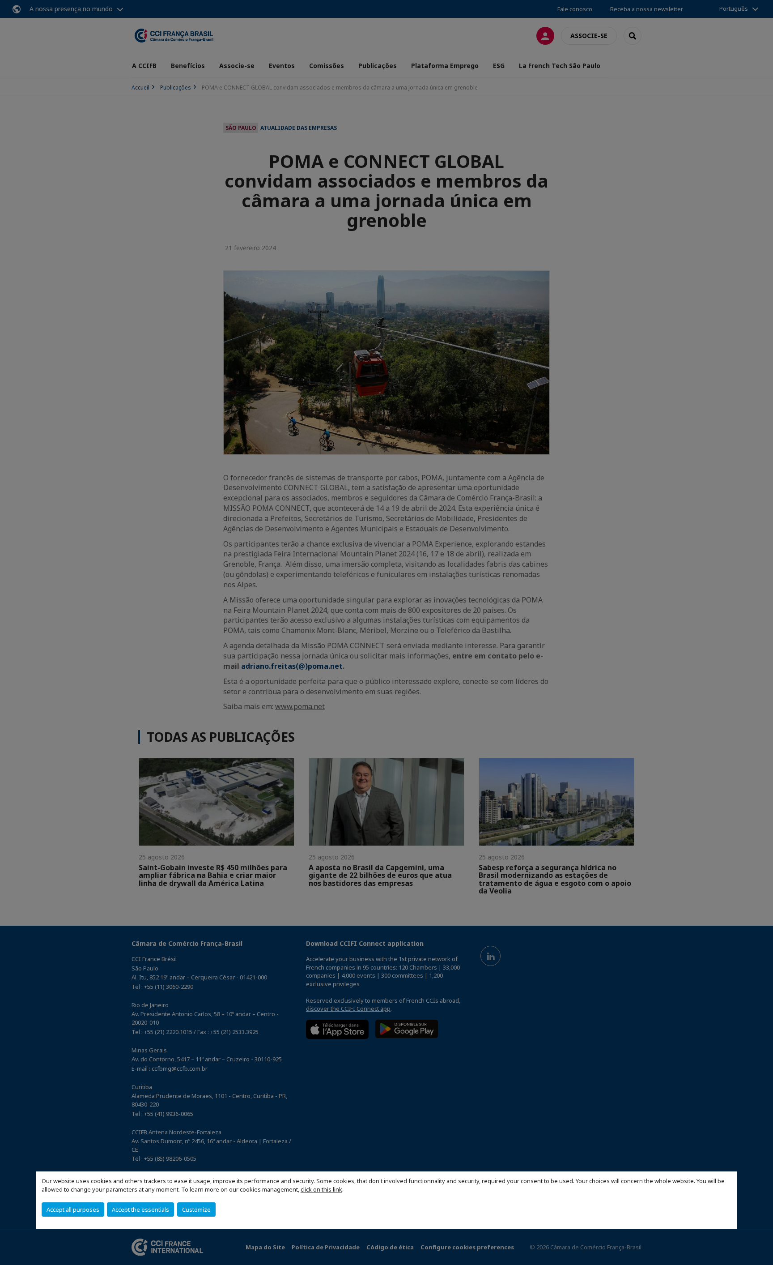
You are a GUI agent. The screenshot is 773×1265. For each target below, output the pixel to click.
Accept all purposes (73, 1209)
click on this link (321, 1189)
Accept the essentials (140, 1209)
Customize (196, 1209)
